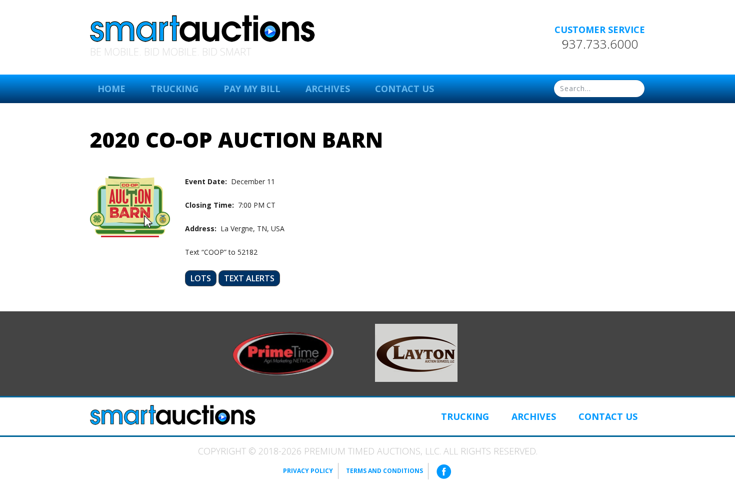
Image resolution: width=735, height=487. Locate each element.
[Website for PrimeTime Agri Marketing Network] (283, 352)
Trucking (174, 89)
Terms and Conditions (384, 470)
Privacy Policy (308, 470)
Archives (328, 89)
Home (112, 89)
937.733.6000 (600, 44)
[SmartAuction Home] (173, 415)
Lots (200, 278)
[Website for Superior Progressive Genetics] (416, 351)
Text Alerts (249, 278)
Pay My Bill (252, 89)
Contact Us (404, 89)
